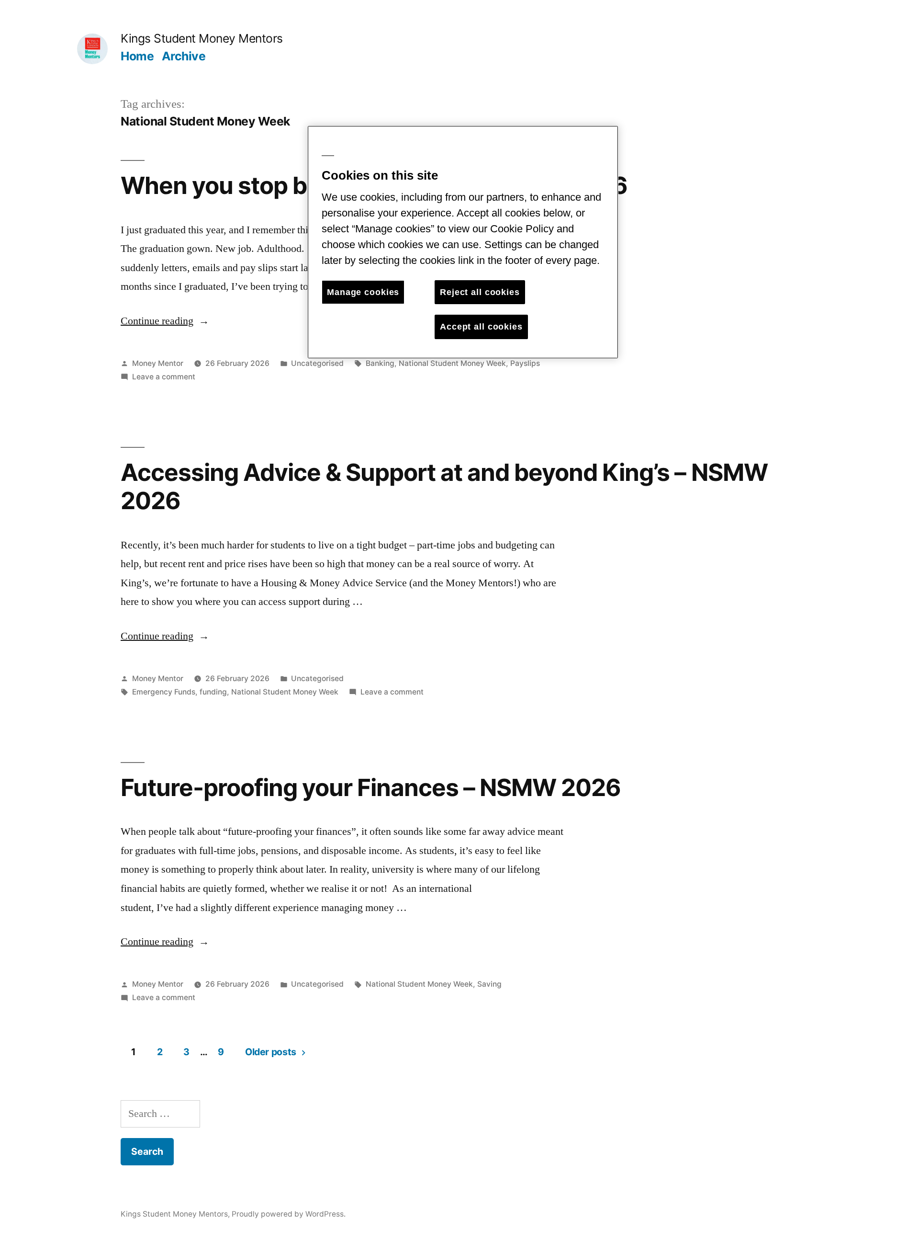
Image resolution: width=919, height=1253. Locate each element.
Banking (380, 363)
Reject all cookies (480, 292)
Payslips (525, 363)
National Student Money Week (452, 363)
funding (213, 691)
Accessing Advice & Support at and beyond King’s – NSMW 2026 (444, 486)
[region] (462, 242)
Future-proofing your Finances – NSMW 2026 (371, 787)
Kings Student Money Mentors (202, 38)
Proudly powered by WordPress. (289, 1214)
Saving (489, 984)
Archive (184, 56)
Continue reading (165, 321)
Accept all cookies (481, 326)
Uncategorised (317, 363)
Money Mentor (157, 363)
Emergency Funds (163, 691)
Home (137, 56)
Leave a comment (163, 376)
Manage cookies (363, 292)
